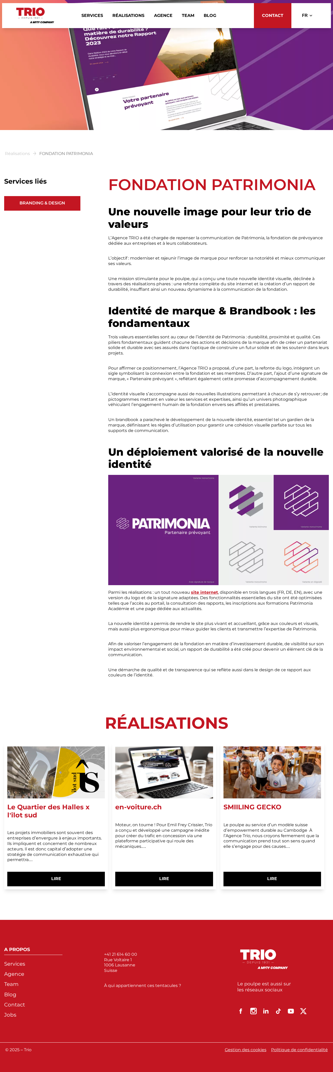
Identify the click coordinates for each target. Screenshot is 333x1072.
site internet (204, 592)
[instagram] (253, 1011)
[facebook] (241, 1011)
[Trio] (35, 15)
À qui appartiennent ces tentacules (141, 985)
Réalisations (17, 153)
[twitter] (303, 1011)
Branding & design (42, 203)
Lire (65, 881)
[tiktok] (278, 1011)
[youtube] (290, 1011)
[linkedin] (266, 1011)
